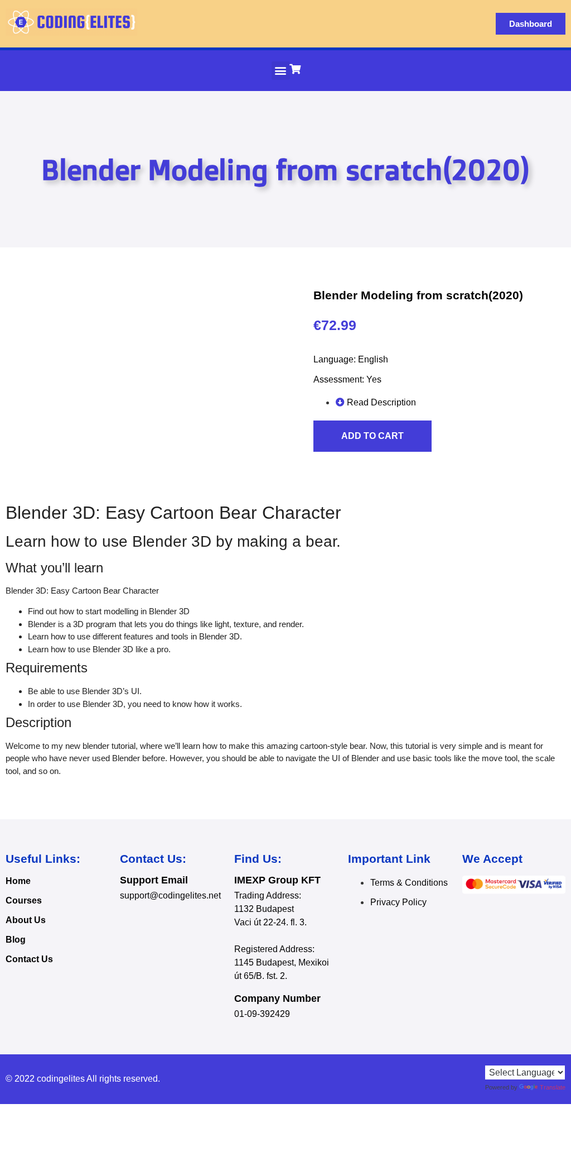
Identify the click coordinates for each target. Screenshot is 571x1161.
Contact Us (29, 959)
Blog (16, 939)
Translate (552, 1087)
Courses (24, 900)
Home (18, 881)
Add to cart (372, 436)
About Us (26, 920)
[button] (281, 70)
